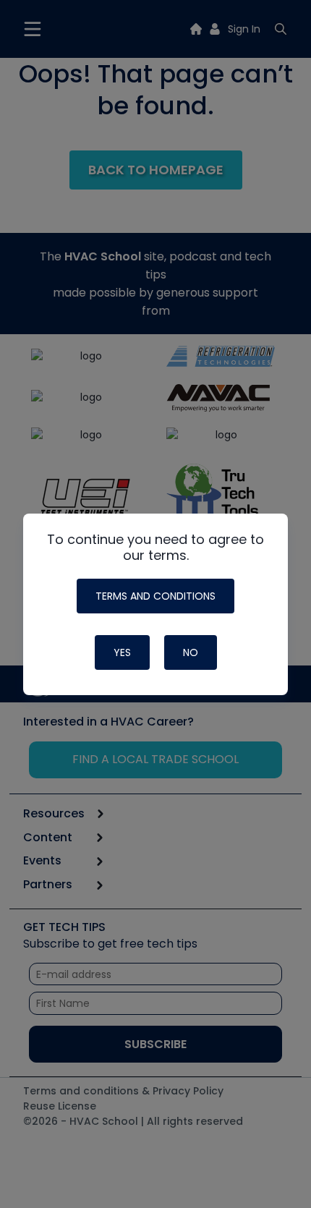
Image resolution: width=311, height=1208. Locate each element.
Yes (122, 652)
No (190, 652)
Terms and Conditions (155, 596)
